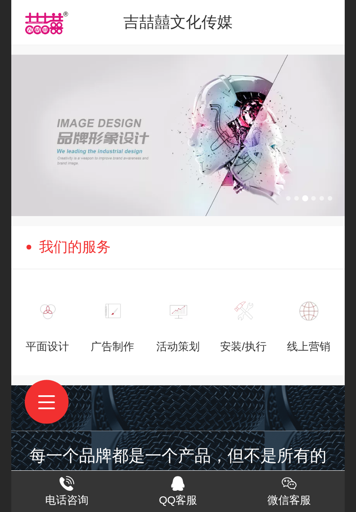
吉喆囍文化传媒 (178, 22)
